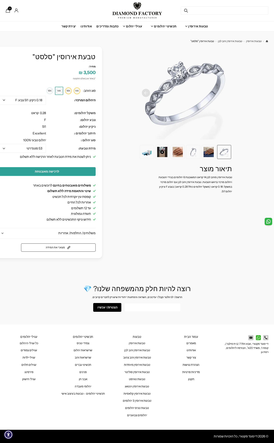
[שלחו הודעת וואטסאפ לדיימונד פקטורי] (258, 337)
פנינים (83, 372)
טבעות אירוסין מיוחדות (137, 364)
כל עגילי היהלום (29, 343)
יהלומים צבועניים (137, 415)
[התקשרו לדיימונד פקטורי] (265, 337)
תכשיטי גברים (83, 364)
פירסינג (29, 372)
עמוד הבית (191, 337)
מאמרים (191, 343)
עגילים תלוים (28, 364)
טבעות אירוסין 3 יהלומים (137, 400)
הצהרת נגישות (191, 364)
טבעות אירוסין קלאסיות (137, 393)
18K (68, 90)
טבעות (137, 337)
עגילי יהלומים (28, 337)
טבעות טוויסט (137, 379)
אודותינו (86, 26)
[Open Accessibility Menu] (8, 434)
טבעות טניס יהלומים (137, 408)
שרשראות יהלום (83, 350)
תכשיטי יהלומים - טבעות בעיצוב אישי (83, 393)
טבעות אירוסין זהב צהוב (137, 357)
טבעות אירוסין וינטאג (137, 386)
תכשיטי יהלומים (83, 337)
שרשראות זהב (83, 357)
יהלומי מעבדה (83, 386)
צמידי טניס (83, 343)
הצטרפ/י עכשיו (107, 307)
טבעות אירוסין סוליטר (137, 372)
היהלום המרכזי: (85, 100)
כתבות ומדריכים (107, 26)
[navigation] (224, 152)
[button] (146, 92)
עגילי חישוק (29, 379)
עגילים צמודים (29, 350)
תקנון (191, 379)
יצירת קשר (69, 26)
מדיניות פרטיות (191, 372)
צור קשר (191, 357)
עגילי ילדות (29, 357)
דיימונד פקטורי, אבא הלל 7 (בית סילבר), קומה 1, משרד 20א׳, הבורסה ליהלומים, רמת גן (246, 348)
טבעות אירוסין (254, 41)
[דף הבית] (266, 41)
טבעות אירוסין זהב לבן (230, 41)
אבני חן (83, 379)
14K (77, 90)
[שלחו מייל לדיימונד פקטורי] (250, 337)
